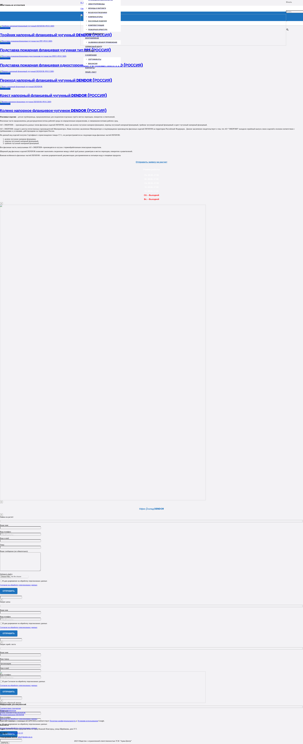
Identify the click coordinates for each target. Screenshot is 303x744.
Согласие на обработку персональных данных (18, 719)
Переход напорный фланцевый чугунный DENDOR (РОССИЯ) (56, 80)
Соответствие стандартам (10, 708)
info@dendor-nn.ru (25, 737)
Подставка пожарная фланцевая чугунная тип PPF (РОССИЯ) (55, 50)
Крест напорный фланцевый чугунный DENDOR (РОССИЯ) (53, 95)
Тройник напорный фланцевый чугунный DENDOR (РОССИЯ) (56, 34)
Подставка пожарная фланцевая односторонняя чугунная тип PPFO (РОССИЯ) (71, 65)
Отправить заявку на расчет (151, 162)
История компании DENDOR (12, 715)
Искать (289, 2)
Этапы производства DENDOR (12, 713)
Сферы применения (8, 710)
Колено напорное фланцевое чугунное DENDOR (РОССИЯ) (53, 110)
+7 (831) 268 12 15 (15, 733)
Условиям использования (88, 721)
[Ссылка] (183, 45)
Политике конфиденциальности (63, 721)
